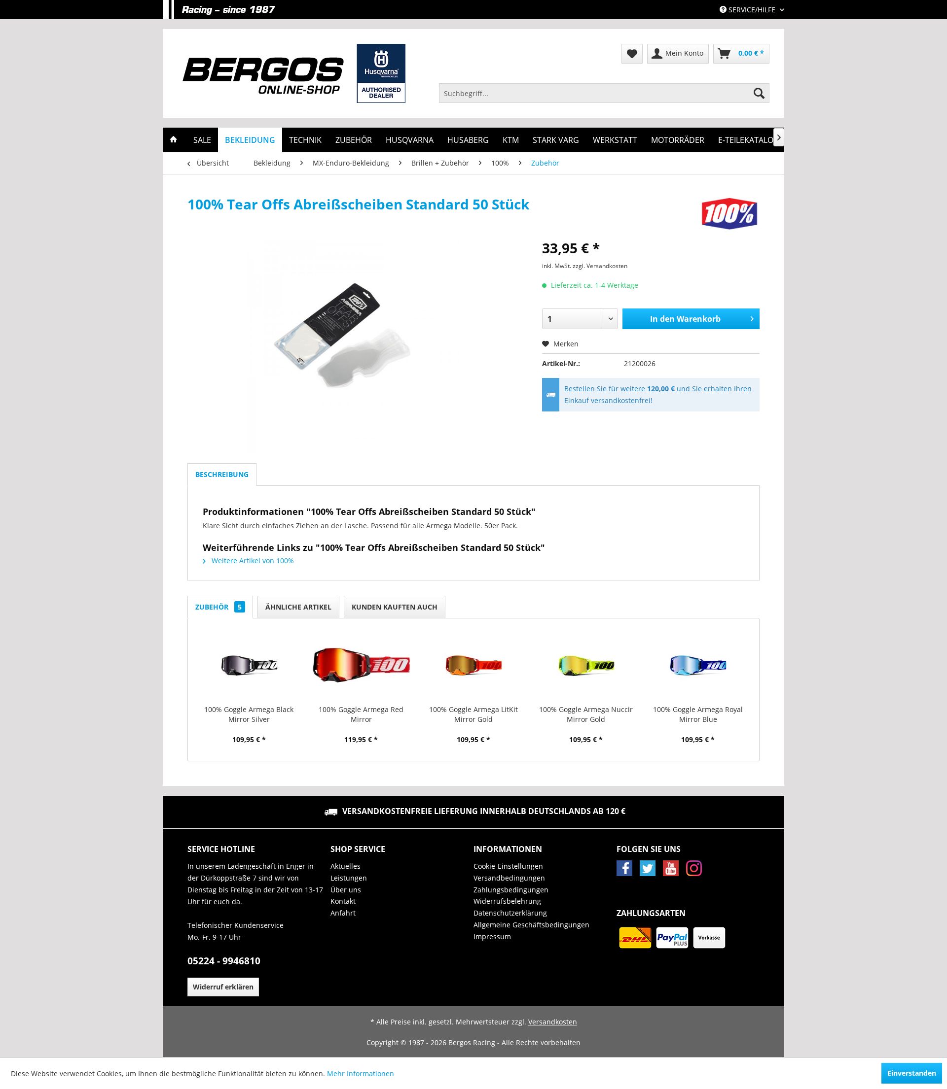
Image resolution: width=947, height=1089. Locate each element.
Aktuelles (345, 866)
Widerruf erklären (223, 986)
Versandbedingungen (509, 878)
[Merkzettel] (632, 54)
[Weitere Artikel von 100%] (730, 214)
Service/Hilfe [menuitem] (752, 9)
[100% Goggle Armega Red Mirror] (361, 665)
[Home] (173, 140)
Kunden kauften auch (394, 607)
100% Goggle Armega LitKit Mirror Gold (473, 714)
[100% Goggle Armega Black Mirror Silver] (249, 665)
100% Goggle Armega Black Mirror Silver (248, 714)
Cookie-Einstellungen (508, 866)
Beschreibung (222, 474)
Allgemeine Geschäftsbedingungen (531, 924)
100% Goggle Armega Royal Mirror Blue (698, 714)
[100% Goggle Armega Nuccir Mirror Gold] (586, 665)
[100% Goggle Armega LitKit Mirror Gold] (473, 665)
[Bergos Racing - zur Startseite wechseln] (293, 73)
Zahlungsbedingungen (511, 889)
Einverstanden (911, 1073)
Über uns (345, 889)
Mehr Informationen (360, 1073)
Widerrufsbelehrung (507, 901)
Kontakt (343, 901)
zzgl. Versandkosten (600, 266)
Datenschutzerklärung (510, 913)
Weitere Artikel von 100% (252, 560)
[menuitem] (604, 93)
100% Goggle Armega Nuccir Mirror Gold (586, 714)
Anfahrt (343, 913)
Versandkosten (552, 1021)
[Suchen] (759, 93)
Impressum (492, 936)
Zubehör (218, 607)
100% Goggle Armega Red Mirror (361, 714)
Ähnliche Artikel (298, 607)
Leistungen (348, 878)
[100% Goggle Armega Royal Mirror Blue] (698, 665)
